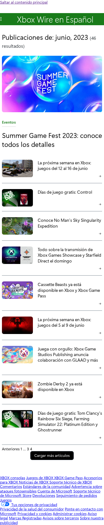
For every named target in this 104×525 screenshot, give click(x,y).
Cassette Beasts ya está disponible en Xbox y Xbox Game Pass (69, 289)
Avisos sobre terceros (61, 517)
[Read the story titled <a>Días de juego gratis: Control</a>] (17, 198)
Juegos (6, 499)
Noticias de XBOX (34, 482)
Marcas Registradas (25, 517)
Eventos (9, 123)
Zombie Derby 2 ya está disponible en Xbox (60, 386)
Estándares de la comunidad (46, 486)
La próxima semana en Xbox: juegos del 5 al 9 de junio (64, 322)
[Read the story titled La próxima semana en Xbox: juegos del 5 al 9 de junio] (17, 326)
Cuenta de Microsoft (54, 490)
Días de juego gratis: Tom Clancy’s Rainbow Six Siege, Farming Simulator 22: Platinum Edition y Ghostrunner (70, 421)
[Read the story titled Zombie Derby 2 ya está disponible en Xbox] (17, 390)
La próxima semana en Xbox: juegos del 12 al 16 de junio (64, 165)
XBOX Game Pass (68, 477)
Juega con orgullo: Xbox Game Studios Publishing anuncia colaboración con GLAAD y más (68, 354)
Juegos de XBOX (40, 477)
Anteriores (11, 448)
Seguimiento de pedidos (76, 495)
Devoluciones (43, 495)
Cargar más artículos (52, 455)
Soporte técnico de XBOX (70, 482)
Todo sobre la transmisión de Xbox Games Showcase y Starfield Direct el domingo (69, 255)
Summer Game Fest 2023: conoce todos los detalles (52, 139)
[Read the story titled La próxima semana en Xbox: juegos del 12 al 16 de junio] (17, 169)
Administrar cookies (70, 513)
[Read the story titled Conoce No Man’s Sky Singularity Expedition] (17, 227)
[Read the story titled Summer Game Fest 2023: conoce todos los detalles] (52, 84)
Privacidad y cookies (34, 513)
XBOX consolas (12, 477)
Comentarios (11, 486)
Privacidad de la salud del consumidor (32, 508)
